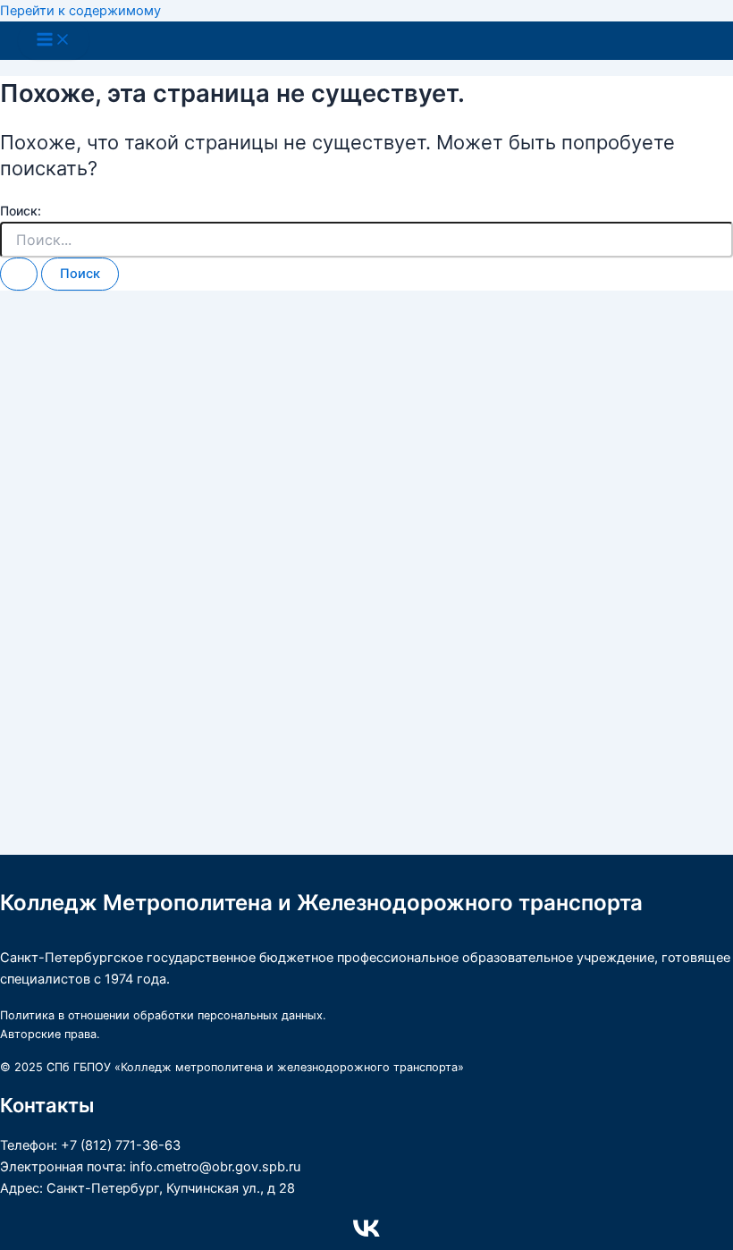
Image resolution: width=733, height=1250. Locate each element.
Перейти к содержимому (80, 11)
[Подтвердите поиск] (19, 274)
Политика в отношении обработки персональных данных (161, 1015)
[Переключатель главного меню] (53, 40)
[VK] (366, 1237)
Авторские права (48, 1034)
